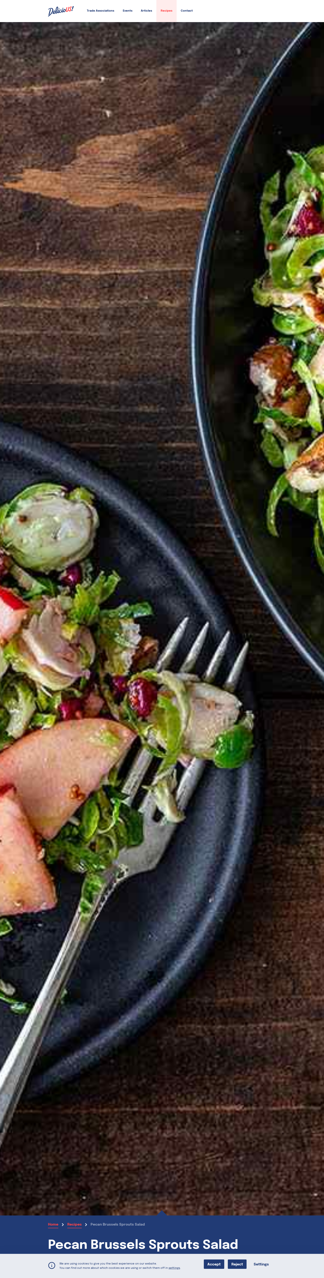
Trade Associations (100, 10)
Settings (261, 1264)
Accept (214, 1264)
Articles (146, 10)
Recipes (166, 10)
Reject (237, 1264)
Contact (187, 10)
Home (53, 1224)
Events (127, 10)
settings (174, 1267)
